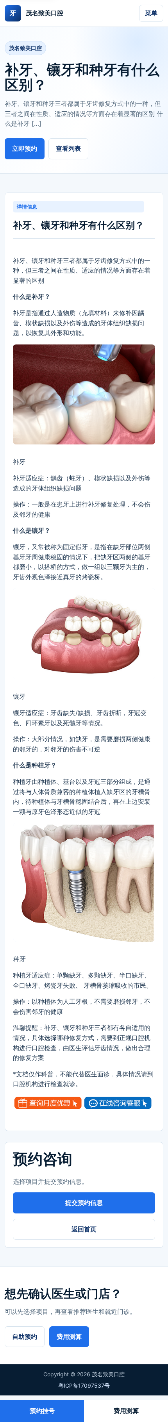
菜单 (151, 13)
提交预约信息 (84, 1202)
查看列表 (68, 148)
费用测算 (69, 1336)
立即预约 (24, 148)
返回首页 (84, 1229)
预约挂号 (42, 1411)
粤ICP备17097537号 (84, 1385)
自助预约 (24, 1336)
